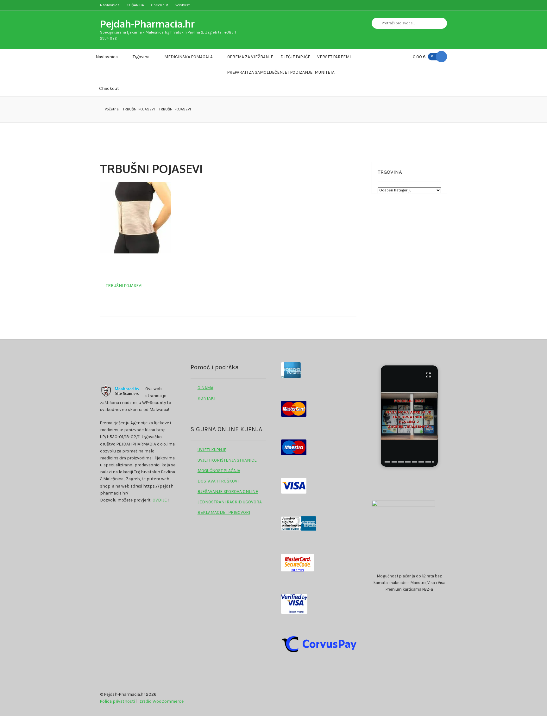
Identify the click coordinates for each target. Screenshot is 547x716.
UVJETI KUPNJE (212, 449)
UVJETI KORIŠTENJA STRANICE (227, 460)
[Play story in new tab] (409, 416)
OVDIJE (160, 499)
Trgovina (141, 56)
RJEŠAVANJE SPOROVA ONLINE (228, 491)
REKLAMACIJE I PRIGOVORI (224, 512)
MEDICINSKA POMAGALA (188, 56)
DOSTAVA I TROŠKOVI (218, 480)
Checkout (159, 5)
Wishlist (182, 5)
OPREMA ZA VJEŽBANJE (250, 56)
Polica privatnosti (117, 701)
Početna (112, 109)
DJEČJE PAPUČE (295, 56)
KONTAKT (207, 398)
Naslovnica (110, 5)
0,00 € (423, 56)
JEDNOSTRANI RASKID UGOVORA (230, 501)
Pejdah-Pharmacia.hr (147, 23)
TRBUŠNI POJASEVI (139, 109)
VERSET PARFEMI (334, 56)
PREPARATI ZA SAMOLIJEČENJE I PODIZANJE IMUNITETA (281, 72)
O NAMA (205, 387)
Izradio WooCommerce (161, 701)
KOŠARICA (135, 5)
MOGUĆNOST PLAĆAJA (219, 470)
